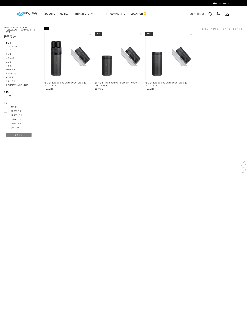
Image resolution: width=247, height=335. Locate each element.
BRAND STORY (84, 13)
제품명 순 (214, 28)
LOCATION (137, 13)
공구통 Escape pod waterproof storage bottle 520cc (116, 84)
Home (6, 27)
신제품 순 (204, 28)
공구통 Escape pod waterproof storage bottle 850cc (65, 84)
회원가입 (200, 14)
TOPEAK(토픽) (11, 30)
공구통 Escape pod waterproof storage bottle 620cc (166, 84)
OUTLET (65, 13)
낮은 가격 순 (225, 28)
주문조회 (226, 3)
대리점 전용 (217, 3)
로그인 (193, 14)
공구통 (7, 32)
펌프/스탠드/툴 (25, 30)
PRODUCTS (48, 13)
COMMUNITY (117, 13)
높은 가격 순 (237, 28)
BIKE (25, 27)
